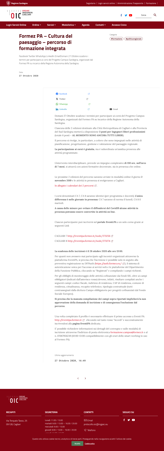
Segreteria (90, 3)
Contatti (100, 25)
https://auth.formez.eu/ (108, 263)
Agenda (85, 25)
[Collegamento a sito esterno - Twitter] (125, 15)
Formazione (151, 3)
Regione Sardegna (19, 3)
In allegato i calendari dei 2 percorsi (74, 185)
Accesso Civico (119, 25)
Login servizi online (106, 3)
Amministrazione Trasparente (130, 3)
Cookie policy (90, 443)
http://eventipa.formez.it (68, 319)
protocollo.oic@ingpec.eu (96, 424)
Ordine (35, 25)
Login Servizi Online (16, 25)
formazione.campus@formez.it (126, 332)
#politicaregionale (133, 38)
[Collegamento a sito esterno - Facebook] (121, 15)
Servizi (50, 25)
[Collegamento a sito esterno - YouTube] (130, 15)
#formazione (116, 38)
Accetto (77, 443)
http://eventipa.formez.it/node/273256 (89, 235)
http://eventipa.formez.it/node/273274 (89, 240)
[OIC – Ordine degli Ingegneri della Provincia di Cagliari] (20, 14)
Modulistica (68, 25)
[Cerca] (155, 15)
